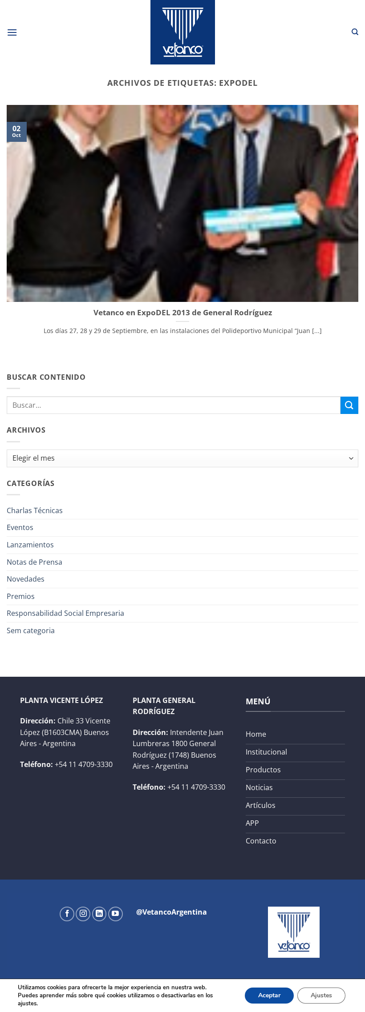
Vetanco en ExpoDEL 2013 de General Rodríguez (182, 312)
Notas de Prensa (34, 562)
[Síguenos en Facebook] (67, 914)
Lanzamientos (30, 545)
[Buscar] (355, 32)
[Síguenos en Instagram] (83, 914)
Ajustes (321, 995)
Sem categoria (31, 630)
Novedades (26, 579)
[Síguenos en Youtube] (115, 914)
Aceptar (269, 995)
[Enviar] (349, 405)
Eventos (20, 527)
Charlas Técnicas (35, 510)
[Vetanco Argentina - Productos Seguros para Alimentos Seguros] (182, 32)
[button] (12, 32)
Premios (21, 596)
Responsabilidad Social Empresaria (65, 613)
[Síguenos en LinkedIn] (99, 914)
